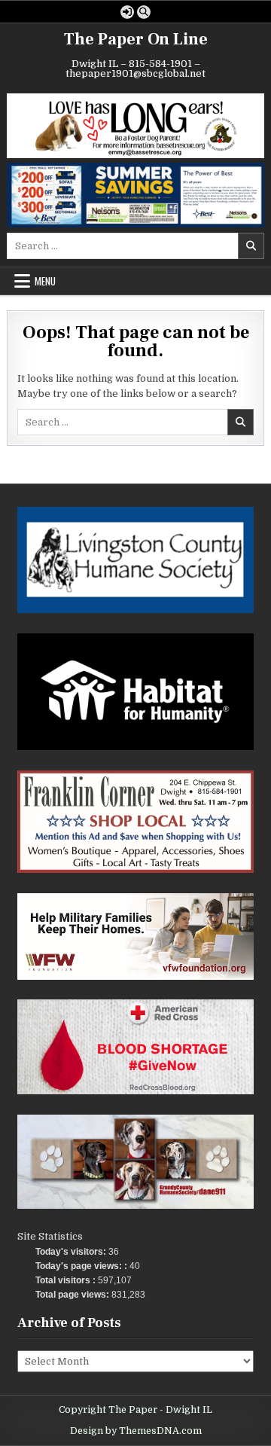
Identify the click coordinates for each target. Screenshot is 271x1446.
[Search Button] (144, 12)
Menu (45, 280)
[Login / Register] (127, 12)
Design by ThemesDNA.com (136, 1431)
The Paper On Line (136, 39)
